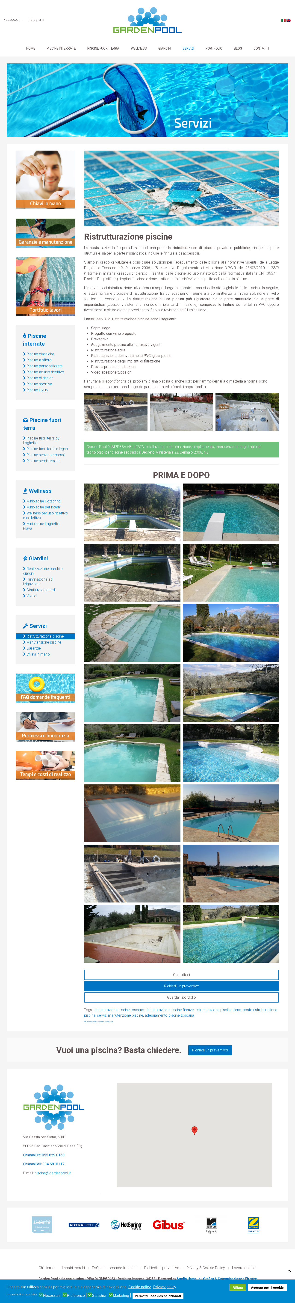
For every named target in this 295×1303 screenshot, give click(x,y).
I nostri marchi (73, 1268)
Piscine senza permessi (45, 455)
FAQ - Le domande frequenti (114, 1268)
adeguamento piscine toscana (169, 1015)
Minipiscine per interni (43, 507)
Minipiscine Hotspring (43, 501)
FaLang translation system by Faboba (98, 1022)
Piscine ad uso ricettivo (45, 372)
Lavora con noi (244, 1268)
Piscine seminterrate (42, 461)
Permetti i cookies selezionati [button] (158, 1296)
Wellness (139, 48)
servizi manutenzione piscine (120, 1015)
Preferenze (76, 1295)
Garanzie (33, 648)
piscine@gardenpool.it (53, 1173)
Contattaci (181, 975)
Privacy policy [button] (164, 1287)
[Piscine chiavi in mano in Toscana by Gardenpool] (45, 179)
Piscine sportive (39, 384)
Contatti (261, 48)
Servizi (188, 48)
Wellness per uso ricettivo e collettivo (45, 515)
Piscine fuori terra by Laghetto (41, 440)
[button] (195, 1130)
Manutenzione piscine (43, 642)
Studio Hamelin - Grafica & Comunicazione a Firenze (217, 1279)
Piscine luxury (37, 390)
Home (30, 48)
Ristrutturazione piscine (45, 636)
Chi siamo (47, 1268)
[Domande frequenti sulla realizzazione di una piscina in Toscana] (45, 688)
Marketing (121, 1295)
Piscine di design (39, 378)
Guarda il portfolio (181, 997)
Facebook (11, 19)
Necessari (51, 1295)
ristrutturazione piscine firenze (170, 1010)
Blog (238, 48)
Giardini (164, 48)
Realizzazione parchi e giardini (43, 571)
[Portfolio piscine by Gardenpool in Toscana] (45, 286)
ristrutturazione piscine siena (218, 1010)
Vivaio (31, 596)
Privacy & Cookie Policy (205, 1268)
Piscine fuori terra (103, 48)
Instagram (35, 19)
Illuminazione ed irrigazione (38, 581)
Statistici (99, 1295)
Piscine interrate (61, 48)
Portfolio (214, 48)
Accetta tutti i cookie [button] (267, 1287)
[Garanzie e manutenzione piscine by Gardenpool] (45, 233)
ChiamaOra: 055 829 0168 (44, 1155)
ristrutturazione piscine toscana (119, 1010)
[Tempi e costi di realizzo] (45, 765)
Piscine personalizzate (44, 366)
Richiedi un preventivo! (210, 1050)
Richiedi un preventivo (181, 986)
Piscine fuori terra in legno (47, 449)
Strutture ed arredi (41, 590)
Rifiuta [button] (238, 1287)
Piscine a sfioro (39, 360)
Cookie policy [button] (139, 1287)
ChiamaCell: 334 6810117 (43, 1164)
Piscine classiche (40, 354)
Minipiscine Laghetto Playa (41, 526)
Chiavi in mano (38, 654)
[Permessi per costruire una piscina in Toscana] (45, 726)
